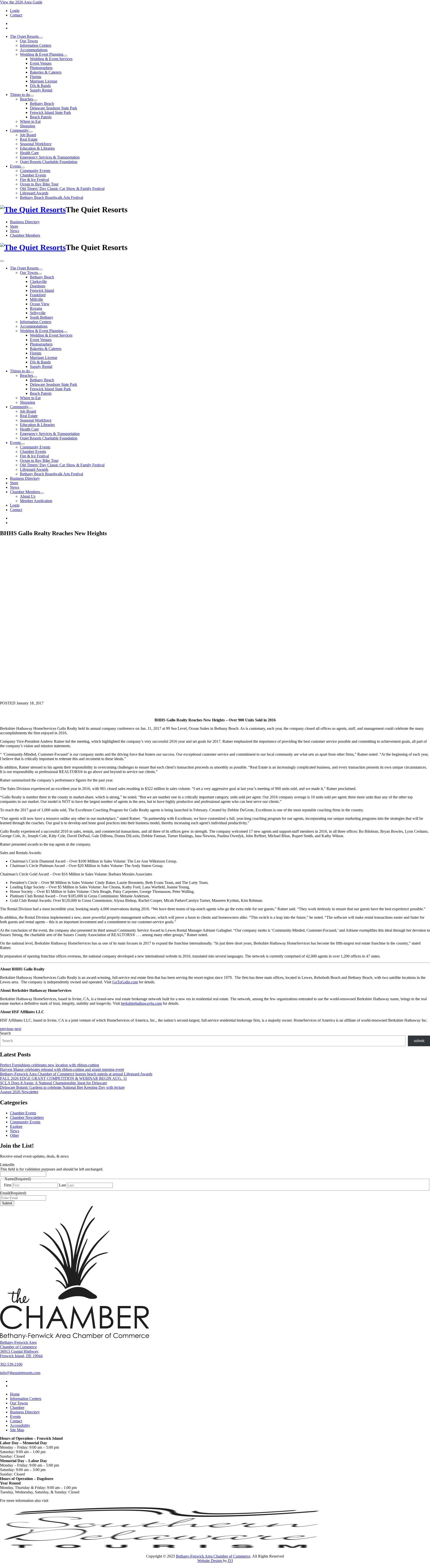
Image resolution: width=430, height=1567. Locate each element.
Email (13, 1193)
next (17, 1029)
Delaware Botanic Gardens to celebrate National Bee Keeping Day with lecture (62, 1087)
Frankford (38, 295)
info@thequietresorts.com (20, 1373)
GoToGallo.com (125, 982)
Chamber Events (33, 175)
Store (14, 226)
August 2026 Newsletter (19, 1092)
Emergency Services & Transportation (50, 157)
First (7, 1185)
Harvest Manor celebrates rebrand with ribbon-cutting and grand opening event (62, 1069)
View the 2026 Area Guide (21, 2)
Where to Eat (30, 121)
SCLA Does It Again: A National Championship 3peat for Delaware (53, 1083)
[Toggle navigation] (2, 261)
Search (5, 1033)
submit (419, 1041)
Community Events (35, 171)
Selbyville (38, 313)
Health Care (29, 153)
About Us (27, 496)
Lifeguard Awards (34, 193)
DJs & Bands (40, 86)
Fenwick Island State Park (50, 112)
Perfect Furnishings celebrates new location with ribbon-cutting (49, 1065)
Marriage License (43, 81)
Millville (36, 299)
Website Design (210, 1561)
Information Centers (35, 45)
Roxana (36, 308)
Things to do (20, 94)
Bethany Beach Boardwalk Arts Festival (51, 197)
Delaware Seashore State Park (53, 108)
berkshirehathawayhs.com (141, 1003)
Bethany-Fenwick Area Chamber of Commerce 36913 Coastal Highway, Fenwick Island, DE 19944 (21, 1349)
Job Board (28, 135)
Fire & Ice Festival (34, 179)
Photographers (41, 68)
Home (15, 1394)
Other (14, 1135)
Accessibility (20, 1425)
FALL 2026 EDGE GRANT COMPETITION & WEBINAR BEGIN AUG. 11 (63, 1078)
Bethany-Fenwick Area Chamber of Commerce (213, 1556)
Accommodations (34, 50)
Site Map (17, 1430)
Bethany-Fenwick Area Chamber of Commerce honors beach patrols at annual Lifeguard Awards (76, 1074)
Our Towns (29, 41)
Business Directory (25, 222)
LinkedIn (7, 1165)
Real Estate (29, 139)
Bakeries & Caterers (45, 72)
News (14, 231)
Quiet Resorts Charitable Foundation (48, 162)
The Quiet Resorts (24, 36)
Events (15, 166)
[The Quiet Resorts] (33, 209)
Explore (16, 1126)
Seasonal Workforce (36, 144)
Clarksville (38, 281)
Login (14, 10)
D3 (230, 1561)
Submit (7, 1203)
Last (62, 1185)
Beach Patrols (41, 117)
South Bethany (41, 317)
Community (19, 130)
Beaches (26, 99)
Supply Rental (41, 90)
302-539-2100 (11, 1364)
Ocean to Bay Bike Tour (39, 184)
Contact (16, 15)
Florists (35, 77)
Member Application (36, 501)
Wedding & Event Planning (41, 54)
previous (6, 1029)
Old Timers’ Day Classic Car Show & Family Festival (62, 188)
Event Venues (41, 63)
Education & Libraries (37, 148)
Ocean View (40, 304)
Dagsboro (37, 286)
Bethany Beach (42, 103)
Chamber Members (25, 235)
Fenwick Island (42, 290)
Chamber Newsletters (27, 1117)
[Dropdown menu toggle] (41, 38)
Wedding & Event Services (51, 59)
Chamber (17, 1407)
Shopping (27, 126)
